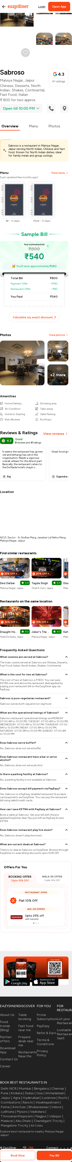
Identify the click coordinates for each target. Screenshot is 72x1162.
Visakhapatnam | (48, 1102)
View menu (58, 172)
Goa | (40, 1093)
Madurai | (8, 1121)
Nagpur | (41, 1116)
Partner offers (6, 1039)
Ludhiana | (8, 1112)
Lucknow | (49, 1098)
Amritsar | (20, 1107)
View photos (57, 335)
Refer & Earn (46, 1033)
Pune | (5, 1093)
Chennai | (59, 1088)
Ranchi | (29, 1102)
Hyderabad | (32, 1098)
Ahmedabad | (55, 1093)
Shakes (17, 90)
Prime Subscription (47, 1017)
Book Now (18, 1155)
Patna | (6, 1107)
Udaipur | (56, 1116)
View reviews (53, 434)
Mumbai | (26, 1088)
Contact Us (9, 1059)
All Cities (36, 1125)
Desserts (22, 85)
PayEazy (43, 1026)
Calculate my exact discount (33, 317)
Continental (34, 90)
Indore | (57, 1107)
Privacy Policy (42, 1053)
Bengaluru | (42, 1088)
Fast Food (8, 94)
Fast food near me (25, 1028)
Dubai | (30, 1093)
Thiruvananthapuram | (18, 1116)
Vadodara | (38, 1112)
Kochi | (63, 1098)
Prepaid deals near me (26, 1041)
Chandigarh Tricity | (49, 1121)
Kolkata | (17, 1093)
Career (5, 1066)
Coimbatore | (11, 1102)
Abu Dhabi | (24, 1121)
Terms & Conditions (45, 1042)
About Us (7, 1015)
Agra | (17, 1098)
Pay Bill (54, 1155)
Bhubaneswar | (39, 1107)
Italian (23, 94)
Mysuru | (23, 1112)
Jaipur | (6, 1098)
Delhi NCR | (9, 1088)
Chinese (6, 85)
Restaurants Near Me (27, 1054)
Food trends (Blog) (5, 1026)
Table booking (24, 1017)
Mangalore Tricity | (15, 1125)
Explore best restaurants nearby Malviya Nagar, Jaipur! (32, 1133)
